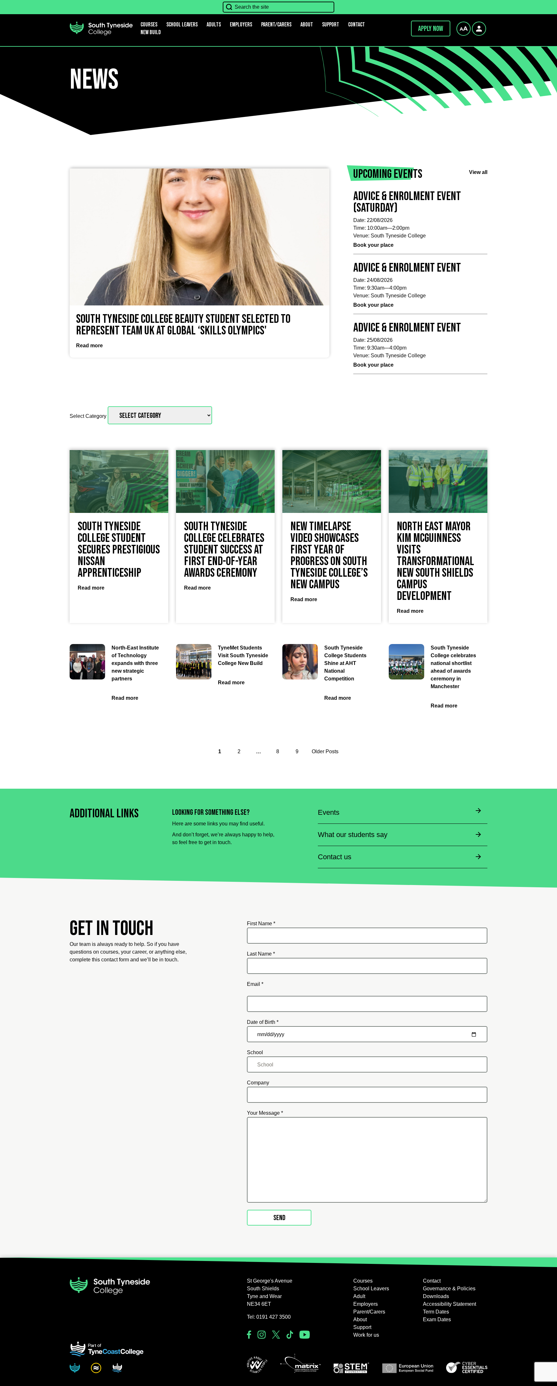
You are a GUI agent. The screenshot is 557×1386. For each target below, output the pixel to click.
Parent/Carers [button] (276, 24)
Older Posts (325, 751)
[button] (257, 1364)
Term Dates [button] (436, 1311)
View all (478, 172)
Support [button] (330, 24)
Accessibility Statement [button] (449, 1304)
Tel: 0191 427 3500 (269, 1317)
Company (258, 1082)
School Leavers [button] (371, 1288)
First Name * (261, 923)
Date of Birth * (262, 1022)
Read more (89, 345)
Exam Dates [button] (437, 1319)
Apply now (430, 28)
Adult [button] (359, 1296)
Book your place (373, 245)
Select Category (89, 416)
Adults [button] (214, 24)
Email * (255, 984)
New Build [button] (151, 32)
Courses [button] (363, 1281)
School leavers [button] (182, 24)
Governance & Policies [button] (449, 1288)
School (255, 1052)
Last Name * (261, 954)
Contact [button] (356, 24)
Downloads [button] (436, 1296)
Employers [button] (241, 24)
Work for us (366, 1335)
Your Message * (265, 1113)
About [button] (306, 24)
